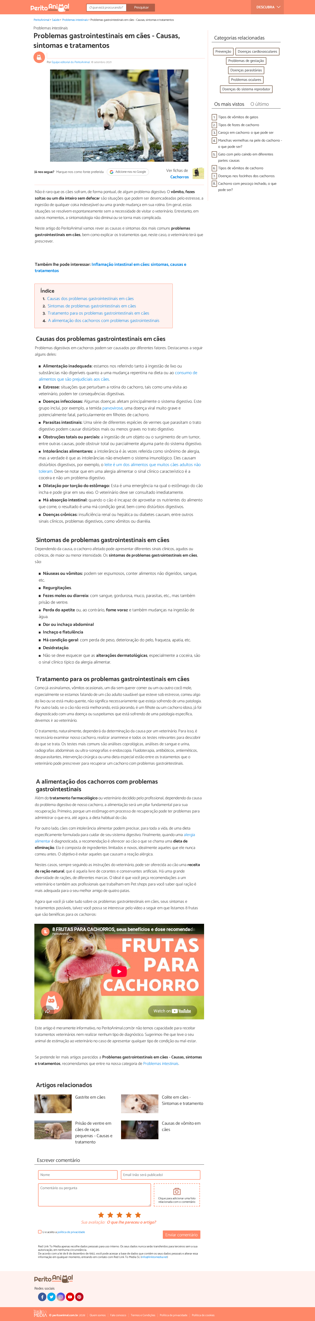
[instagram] (60, 1297)
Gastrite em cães (90, 1097)
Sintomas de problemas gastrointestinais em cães (92, 306)
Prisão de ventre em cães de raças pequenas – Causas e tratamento (94, 1133)
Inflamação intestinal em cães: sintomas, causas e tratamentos (110, 267)
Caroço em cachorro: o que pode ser (245, 133)
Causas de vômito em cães (181, 1127)
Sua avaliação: (93, 1222)
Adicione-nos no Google (130, 172)
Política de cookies (203, 1315)
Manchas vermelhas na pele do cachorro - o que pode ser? (250, 143)
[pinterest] (79, 1297)
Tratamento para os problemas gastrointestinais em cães (98, 313)
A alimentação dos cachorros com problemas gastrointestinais (103, 320)
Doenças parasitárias (246, 70)
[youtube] (70, 1297)
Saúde (55, 20)
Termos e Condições (143, 1315)
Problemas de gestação (246, 61)
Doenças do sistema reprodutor (246, 89)
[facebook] (42, 1297)
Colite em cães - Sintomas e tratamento (182, 1100)
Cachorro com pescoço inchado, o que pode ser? (247, 187)
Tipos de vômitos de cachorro (240, 168)
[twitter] (51, 1297)
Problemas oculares (246, 80)
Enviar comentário (181, 1235)
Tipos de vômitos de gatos (238, 117)
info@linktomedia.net (154, 1257)
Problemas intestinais (75, 20)
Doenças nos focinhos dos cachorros (246, 176)
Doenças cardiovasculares (257, 51)
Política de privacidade (173, 1315)
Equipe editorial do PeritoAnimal (71, 62)
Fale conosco (118, 1315)
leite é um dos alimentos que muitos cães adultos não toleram (120, 468)
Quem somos (98, 1315)
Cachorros (179, 177)
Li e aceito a (63, 1232)
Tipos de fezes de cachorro (238, 125)
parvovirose (112, 408)
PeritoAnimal (41, 20)
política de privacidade (71, 1232)
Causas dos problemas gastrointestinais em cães (90, 298)
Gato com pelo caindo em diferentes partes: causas (245, 157)
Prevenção (223, 51)
